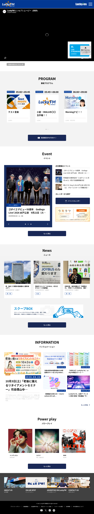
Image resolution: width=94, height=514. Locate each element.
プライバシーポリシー (15, 506)
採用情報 (68, 506)
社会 (37, 294)
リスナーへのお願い (58, 506)
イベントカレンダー (74, 201)
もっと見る (47, 233)
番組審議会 (25, 506)
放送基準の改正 (34, 506)
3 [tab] (31, 224)
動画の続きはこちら (14, 64)
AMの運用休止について (78, 506)
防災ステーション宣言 (46, 506)
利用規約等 (73, 53)
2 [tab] (48, 129)
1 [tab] (46, 129)
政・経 (9, 294)
